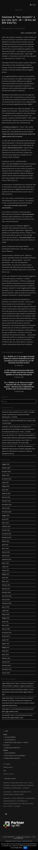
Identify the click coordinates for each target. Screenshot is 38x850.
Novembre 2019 (6, 632)
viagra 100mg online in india (10, 683)
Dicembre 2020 (6, 592)
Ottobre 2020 (6, 599)
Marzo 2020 (5, 625)
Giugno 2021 (5, 570)
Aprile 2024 (5, 490)
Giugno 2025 (5, 475)
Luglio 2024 (5, 482)
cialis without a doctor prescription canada (14, 689)
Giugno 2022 (5, 541)
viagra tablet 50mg (7, 698)
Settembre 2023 (6, 512)
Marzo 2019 (5, 654)
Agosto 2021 (5, 563)
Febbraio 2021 (6, 585)
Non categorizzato (20, 28)
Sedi (4, 770)
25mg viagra (5, 709)
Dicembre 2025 (6, 471)
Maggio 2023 (5, 515)
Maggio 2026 (5, 464)
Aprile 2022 (5, 545)
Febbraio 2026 (6, 468)
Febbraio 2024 (6, 493)
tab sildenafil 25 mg (7, 715)
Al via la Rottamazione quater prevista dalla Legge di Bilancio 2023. (18, 692)
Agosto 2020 (5, 607)
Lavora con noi (8, 774)
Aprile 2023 (5, 519)
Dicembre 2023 (6, 501)
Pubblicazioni (8, 767)
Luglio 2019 (5, 640)
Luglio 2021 (5, 567)
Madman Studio (27, 841)
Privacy (19, 841)
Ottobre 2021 (6, 556)
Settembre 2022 (6, 537)
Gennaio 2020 (6, 629)
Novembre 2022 (6, 534)
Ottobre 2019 (6, 636)
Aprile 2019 (5, 651)
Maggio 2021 (5, 574)
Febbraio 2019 (6, 658)
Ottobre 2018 (6, 673)
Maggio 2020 (5, 618)
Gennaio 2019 (6, 662)
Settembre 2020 (6, 603)
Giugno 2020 (5, 614)
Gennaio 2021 (6, 588)
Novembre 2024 (6, 479)
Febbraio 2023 (6, 526)
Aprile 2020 (5, 621)
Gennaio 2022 (6, 552)
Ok (25, 847)
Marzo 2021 (5, 581)
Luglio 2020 (5, 610)
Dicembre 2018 (6, 665)
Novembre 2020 (6, 596)
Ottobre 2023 (6, 508)
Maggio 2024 (5, 486)
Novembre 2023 (6, 504)
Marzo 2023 (5, 523)
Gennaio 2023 (6, 530)
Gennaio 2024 (6, 497)
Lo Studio (6, 764)
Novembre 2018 (6, 669)
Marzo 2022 (5, 548)
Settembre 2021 (6, 559)
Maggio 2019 (5, 647)
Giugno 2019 (5, 643)
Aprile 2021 (5, 577)
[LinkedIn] (6, 813)
